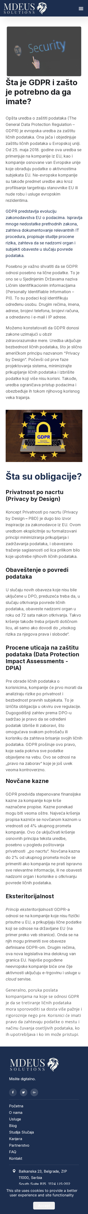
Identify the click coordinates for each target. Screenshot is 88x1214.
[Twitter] (24, 1092)
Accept (44, 1205)
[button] (81, 8)
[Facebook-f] (13, 1092)
